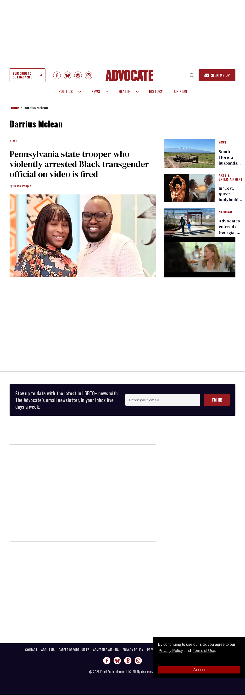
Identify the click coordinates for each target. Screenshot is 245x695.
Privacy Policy (171, 651)
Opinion (180, 91)
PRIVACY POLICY (132, 649)
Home (14, 107)
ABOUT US (48, 649)
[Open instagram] (88, 75)
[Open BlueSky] (67, 75)
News (95, 91)
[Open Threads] (78, 75)
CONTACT (31, 649)
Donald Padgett (22, 186)
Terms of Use (204, 651)
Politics (65, 91)
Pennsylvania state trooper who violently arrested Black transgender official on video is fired (79, 164)
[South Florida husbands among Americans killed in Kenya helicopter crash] (189, 152)
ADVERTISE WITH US (106, 649)
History (156, 91)
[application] (199, 257)
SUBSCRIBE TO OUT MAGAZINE (22, 75)
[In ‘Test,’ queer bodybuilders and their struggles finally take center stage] (189, 187)
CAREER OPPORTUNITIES (73, 649)
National (226, 212)
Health (124, 91)
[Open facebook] (57, 75)
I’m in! (217, 400)
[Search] (192, 75)
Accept (199, 670)
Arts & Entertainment (230, 177)
